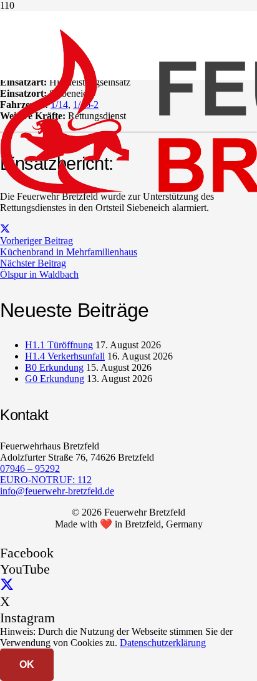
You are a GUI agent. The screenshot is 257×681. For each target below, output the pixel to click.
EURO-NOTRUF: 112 (46, 479)
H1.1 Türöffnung (59, 345)
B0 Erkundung (54, 367)
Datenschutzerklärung (163, 642)
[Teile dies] (5, 229)
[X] (7, 585)
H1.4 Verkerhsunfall (65, 356)
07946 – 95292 (30, 468)
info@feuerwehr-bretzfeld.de (57, 491)
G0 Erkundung (54, 378)
